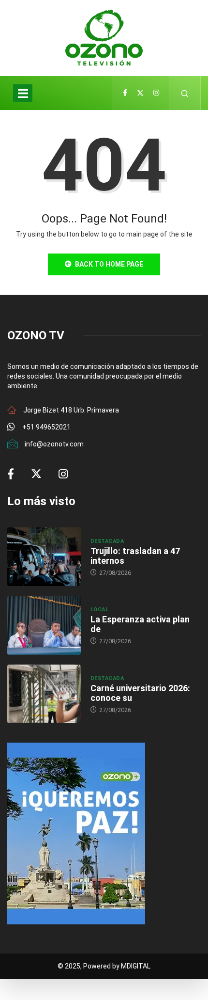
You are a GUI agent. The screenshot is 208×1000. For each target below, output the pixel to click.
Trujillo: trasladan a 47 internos (135, 556)
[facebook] (125, 93)
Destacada (107, 541)
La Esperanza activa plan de (140, 624)
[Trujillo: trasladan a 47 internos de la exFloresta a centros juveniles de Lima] (44, 557)
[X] (140, 93)
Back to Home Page (109, 264)
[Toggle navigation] (22, 93)
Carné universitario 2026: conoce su (140, 693)
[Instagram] (156, 93)
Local (99, 609)
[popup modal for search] (185, 93)
